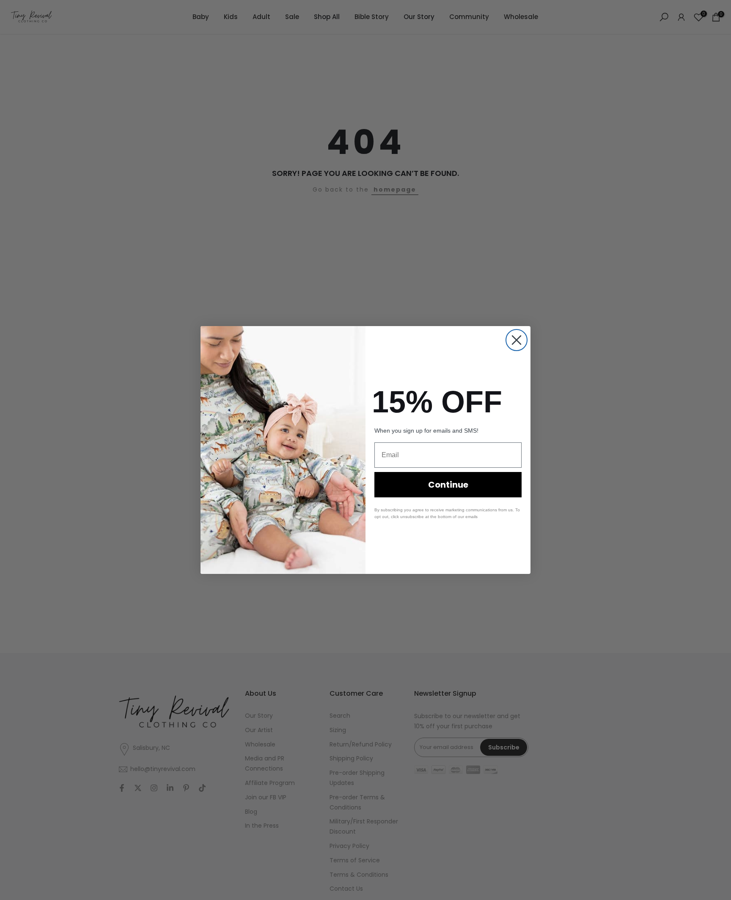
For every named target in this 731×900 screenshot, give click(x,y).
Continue (448, 485)
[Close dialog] (516, 340)
